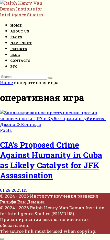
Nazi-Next (21, 43)
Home (16, 25)
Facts (16, 37)
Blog (15, 54)
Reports (18, 49)
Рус (13, 66)
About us (19, 31)
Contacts (20, 60)
